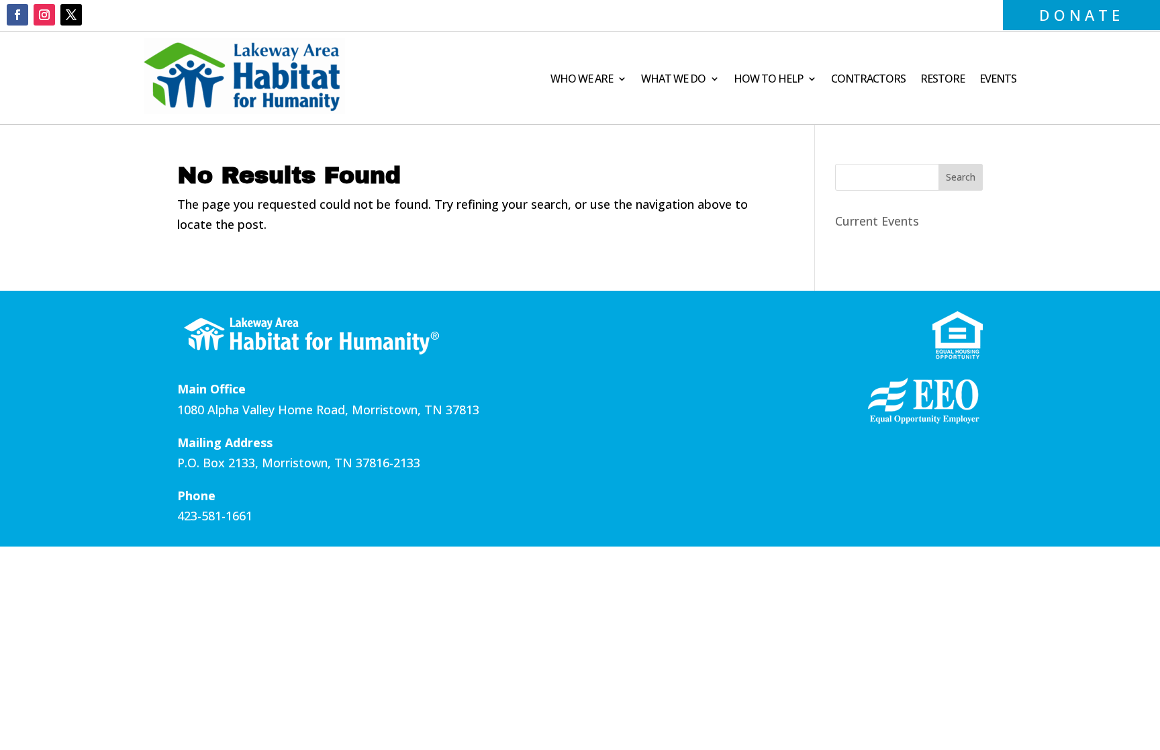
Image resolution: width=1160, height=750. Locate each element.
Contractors (868, 80)
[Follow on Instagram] (44, 15)
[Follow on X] (71, 15)
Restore (942, 80)
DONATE (1081, 15)
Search (960, 177)
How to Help (768, 80)
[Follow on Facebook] (17, 15)
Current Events (877, 221)
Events (997, 80)
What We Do (673, 80)
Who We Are (581, 80)
